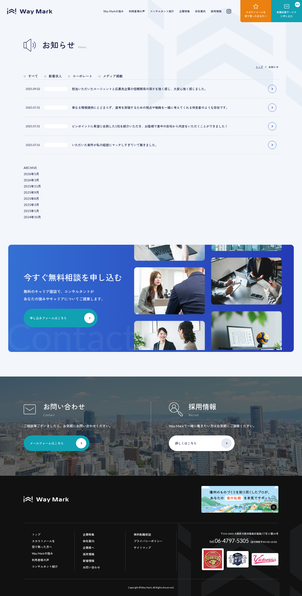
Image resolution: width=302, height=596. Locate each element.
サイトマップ (142, 547)
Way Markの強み (113, 11)
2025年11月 (32, 186)
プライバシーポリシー (148, 541)
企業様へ (88, 547)
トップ (36, 534)
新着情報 (88, 561)
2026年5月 (31, 174)
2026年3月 (31, 180)
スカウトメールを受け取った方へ (43, 544)
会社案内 (200, 11)
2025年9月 (31, 192)
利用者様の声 (137, 11)
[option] (169, 271)
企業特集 (184, 11)
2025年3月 (31, 205)
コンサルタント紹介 (162, 11)
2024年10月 (32, 217)
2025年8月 (31, 198)
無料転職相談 (142, 534)
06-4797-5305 (229, 540)
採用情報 (216, 11)
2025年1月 (31, 211)
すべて (33, 76)
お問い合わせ (91, 567)
